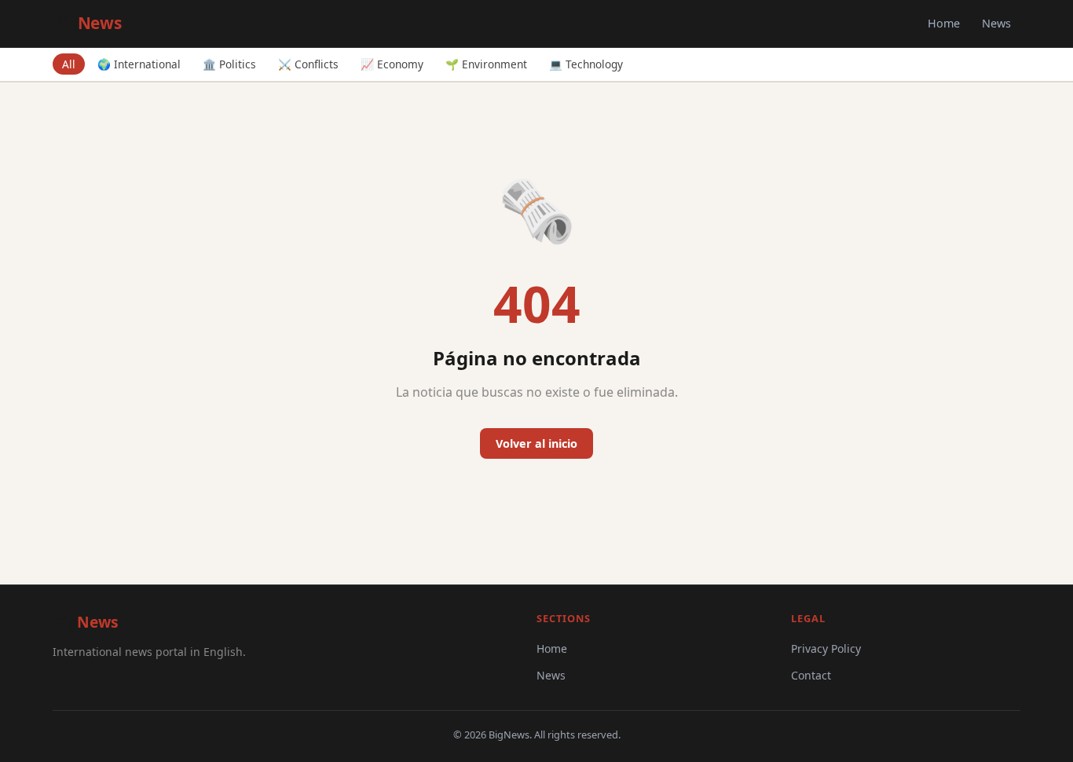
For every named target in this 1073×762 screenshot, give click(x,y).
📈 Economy (392, 64)
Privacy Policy (826, 648)
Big (87, 23)
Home (944, 23)
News (996, 23)
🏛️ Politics (229, 64)
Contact (811, 675)
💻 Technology (586, 64)
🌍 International (139, 64)
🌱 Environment (486, 64)
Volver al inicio (536, 443)
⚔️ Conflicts (308, 64)
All (68, 64)
